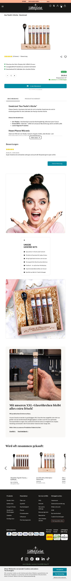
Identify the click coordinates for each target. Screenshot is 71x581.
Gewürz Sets (10, 500)
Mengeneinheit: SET (61, 78)
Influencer (23, 516)
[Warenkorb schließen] (2, 6)
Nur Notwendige (59, 574)
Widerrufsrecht (55, 507)
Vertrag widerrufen (57, 521)
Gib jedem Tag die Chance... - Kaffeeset (19, 478)
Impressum (54, 500)
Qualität (22, 503)
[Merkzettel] (61, 6)
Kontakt (41, 503)
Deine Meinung (57, 163)
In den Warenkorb (35, 86)
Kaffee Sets (10, 503)
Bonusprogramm (43, 512)
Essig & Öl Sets (11, 507)
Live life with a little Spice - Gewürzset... (44, 478)
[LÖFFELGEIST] (35, 7)
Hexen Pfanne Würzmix (19, 131)
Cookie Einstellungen (57, 516)
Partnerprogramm (25, 520)
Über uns (22, 500)
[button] (57, 6)
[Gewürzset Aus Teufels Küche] (35, 36)
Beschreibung (13, 98)
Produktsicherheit (32, 98)
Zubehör (9, 515)
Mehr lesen (34, 137)
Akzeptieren (59, 569)
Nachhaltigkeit (24, 507)
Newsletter (42, 515)
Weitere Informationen (60, 577)
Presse (22, 510)
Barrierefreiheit (56, 513)
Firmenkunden (24, 513)
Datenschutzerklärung (29, 576)
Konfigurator (10, 518)
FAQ (40, 500)
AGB (52, 510)
